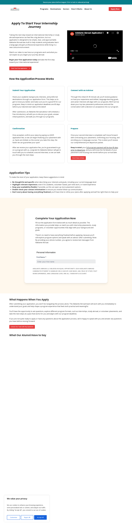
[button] (20, 68)
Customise (13, 517)
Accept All (40, 517)
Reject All (27, 517)
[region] (27, 508)
